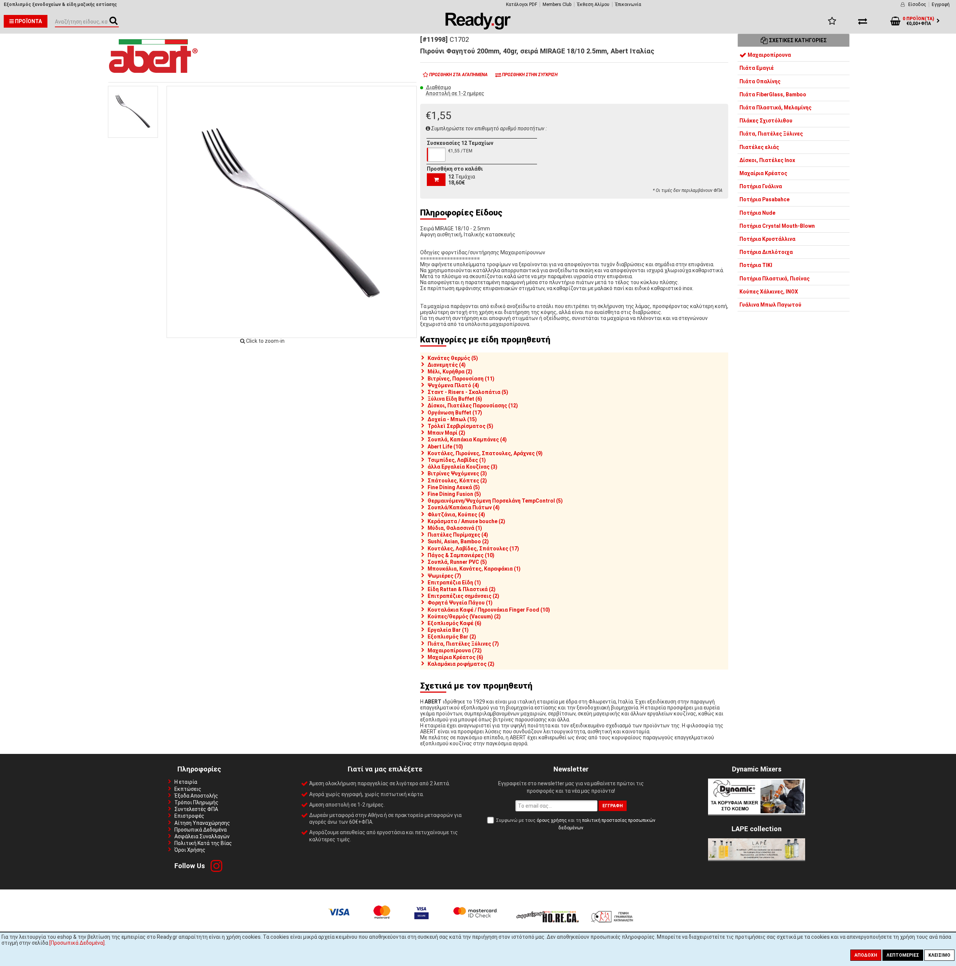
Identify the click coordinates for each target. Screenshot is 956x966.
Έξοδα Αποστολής (196, 796)
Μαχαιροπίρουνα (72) (455, 650)
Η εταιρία (185, 782)
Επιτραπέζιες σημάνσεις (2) (463, 596)
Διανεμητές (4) (447, 365)
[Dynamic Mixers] (756, 813)
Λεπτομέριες (903, 955)
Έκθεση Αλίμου (593, 4)
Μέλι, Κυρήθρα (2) (450, 372)
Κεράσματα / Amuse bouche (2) (466, 521)
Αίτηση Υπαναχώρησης (202, 823)
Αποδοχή (865, 955)
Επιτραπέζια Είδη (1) (454, 582)
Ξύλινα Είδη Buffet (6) (455, 399)
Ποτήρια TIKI (755, 265)
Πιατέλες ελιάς (759, 147)
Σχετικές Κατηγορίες (797, 40)
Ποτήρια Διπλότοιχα (766, 252)
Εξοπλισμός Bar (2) (452, 637)
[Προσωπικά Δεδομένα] (77, 943)
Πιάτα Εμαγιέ (756, 68)
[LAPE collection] (756, 858)
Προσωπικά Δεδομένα (200, 830)
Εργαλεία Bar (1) (448, 630)
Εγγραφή (941, 4)
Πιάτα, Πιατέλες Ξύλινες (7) (463, 644)
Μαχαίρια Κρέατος (763, 173)
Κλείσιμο (939, 955)
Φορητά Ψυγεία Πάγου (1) (460, 603)
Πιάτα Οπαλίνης (759, 81)
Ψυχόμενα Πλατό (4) (453, 385)
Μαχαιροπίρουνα (769, 55)
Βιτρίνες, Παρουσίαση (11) (461, 379)
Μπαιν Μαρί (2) (446, 433)
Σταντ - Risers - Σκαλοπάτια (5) (468, 392)
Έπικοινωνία (628, 4)
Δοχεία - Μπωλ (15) (452, 419)
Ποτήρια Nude (757, 213)
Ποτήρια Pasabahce (764, 199)
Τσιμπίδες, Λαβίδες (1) (457, 460)
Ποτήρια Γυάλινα (760, 186)
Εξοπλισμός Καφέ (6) (454, 623)
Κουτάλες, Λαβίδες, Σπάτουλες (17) (473, 549)
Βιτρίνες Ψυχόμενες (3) (457, 473)
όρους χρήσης (552, 820)
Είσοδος (917, 4)
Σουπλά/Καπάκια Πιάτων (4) (464, 507)
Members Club (557, 4)
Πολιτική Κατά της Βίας (203, 843)
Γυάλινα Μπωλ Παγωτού (770, 305)
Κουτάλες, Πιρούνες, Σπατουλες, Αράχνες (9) (485, 453)
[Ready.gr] (478, 28)
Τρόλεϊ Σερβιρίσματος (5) (460, 426)
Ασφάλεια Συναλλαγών (202, 836)
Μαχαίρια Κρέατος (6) (455, 657)
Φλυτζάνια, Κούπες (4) (456, 515)
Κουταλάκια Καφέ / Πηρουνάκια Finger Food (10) (489, 610)
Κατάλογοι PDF (521, 4)
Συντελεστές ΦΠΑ (196, 809)
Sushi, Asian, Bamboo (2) (458, 541)
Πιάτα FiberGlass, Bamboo (772, 94)
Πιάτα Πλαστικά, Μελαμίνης (775, 108)
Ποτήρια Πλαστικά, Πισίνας (774, 279)
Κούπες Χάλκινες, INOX (768, 292)
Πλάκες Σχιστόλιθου (765, 121)
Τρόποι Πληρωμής (196, 802)
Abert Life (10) (445, 447)
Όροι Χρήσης (189, 850)
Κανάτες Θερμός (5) (453, 358)
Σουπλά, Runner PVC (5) (457, 562)
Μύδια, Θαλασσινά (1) (455, 528)
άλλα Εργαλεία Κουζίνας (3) (462, 467)
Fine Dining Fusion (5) (454, 494)
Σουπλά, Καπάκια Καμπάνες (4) (467, 439)
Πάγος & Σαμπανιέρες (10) (461, 555)
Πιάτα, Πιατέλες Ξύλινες (771, 134)
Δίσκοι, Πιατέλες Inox (767, 160)
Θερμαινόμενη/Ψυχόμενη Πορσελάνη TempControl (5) (495, 501)
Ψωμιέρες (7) (444, 576)
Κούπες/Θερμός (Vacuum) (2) (464, 616)
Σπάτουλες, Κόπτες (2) (457, 481)
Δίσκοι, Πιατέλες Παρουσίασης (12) (473, 406)
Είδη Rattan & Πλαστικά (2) (462, 589)
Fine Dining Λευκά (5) (454, 487)
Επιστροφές (189, 816)
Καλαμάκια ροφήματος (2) (461, 664)
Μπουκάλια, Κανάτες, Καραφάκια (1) (474, 569)
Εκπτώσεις (187, 789)
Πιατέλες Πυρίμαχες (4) (458, 535)
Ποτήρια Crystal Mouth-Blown (777, 226)
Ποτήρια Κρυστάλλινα (767, 239)
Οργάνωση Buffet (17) (455, 413)
